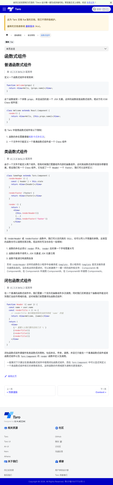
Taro (6, 436)
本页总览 (10, 48)
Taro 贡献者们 (61, 475)
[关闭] (111, 2)
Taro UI (7, 441)
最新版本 (30, 26)
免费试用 (90, 2)
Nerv (6, 451)
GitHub (58, 436)
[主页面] (7, 35)
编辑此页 (12, 376)
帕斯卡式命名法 (36, 136)
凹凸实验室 (9, 470)
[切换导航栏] (4, 9)
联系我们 (8, 475)
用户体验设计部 (62, 470)
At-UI (6, 446)
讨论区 (58, 446)
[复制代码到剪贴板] (105, 85)
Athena (7, 456)
